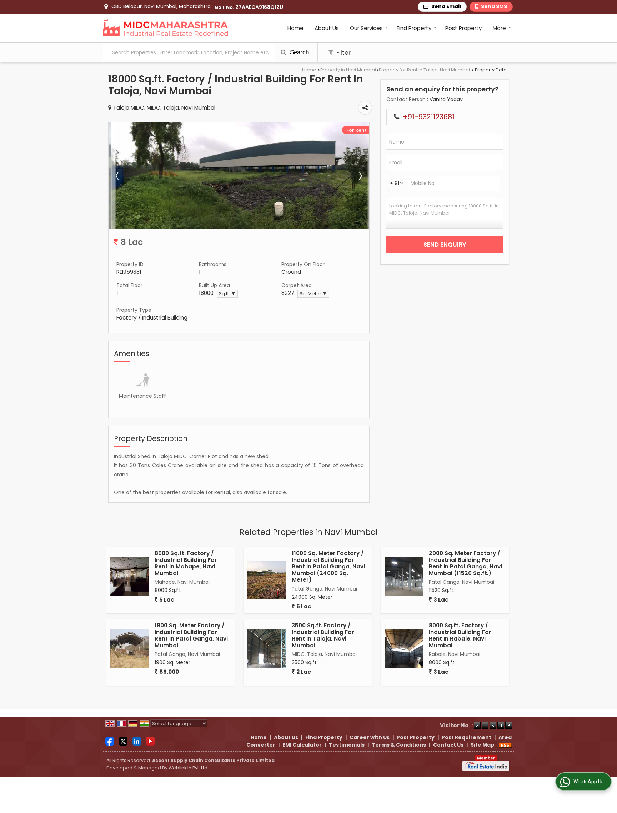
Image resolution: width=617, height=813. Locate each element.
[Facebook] (109, 740)
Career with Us (370, 737)
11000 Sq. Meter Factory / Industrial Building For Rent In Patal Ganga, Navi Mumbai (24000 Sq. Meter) (328, 566)
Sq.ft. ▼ (227, 294)
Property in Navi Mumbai (348, 70)
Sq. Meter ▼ (313, 294)
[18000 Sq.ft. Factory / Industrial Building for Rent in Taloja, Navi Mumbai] (239, 227)
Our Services (366, 28)
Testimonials (347, 744)
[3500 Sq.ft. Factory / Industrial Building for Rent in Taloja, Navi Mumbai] (266, 648)
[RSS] (505, 744)
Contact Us (448, 744)
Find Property (414, 28)
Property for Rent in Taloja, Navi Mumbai (424, 70)
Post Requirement (466, 737)
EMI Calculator (302, 744)
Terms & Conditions (399, 744)
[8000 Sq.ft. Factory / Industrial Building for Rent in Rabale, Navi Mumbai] (404, 648)
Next (360, 175)
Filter (343, 52)
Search (298, 52)
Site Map (482, 744)
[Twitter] (123, 740)
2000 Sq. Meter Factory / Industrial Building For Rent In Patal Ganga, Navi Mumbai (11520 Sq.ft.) (465, 563)
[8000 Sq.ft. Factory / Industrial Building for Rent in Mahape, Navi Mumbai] (129, 576)
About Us (327, 28)
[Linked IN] (136, 740)
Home (295, 28)
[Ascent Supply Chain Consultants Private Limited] (165, 27)
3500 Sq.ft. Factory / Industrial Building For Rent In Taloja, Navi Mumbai (323, 635)
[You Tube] (150, 740)
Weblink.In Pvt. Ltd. (189, 768)
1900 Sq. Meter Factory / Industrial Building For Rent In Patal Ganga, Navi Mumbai (191, 635)
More (499, 28)
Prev (118, 175)
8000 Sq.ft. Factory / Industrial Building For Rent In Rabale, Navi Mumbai (460, 635)
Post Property (463, 28)
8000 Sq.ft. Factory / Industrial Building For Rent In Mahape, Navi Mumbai (186, 563)
